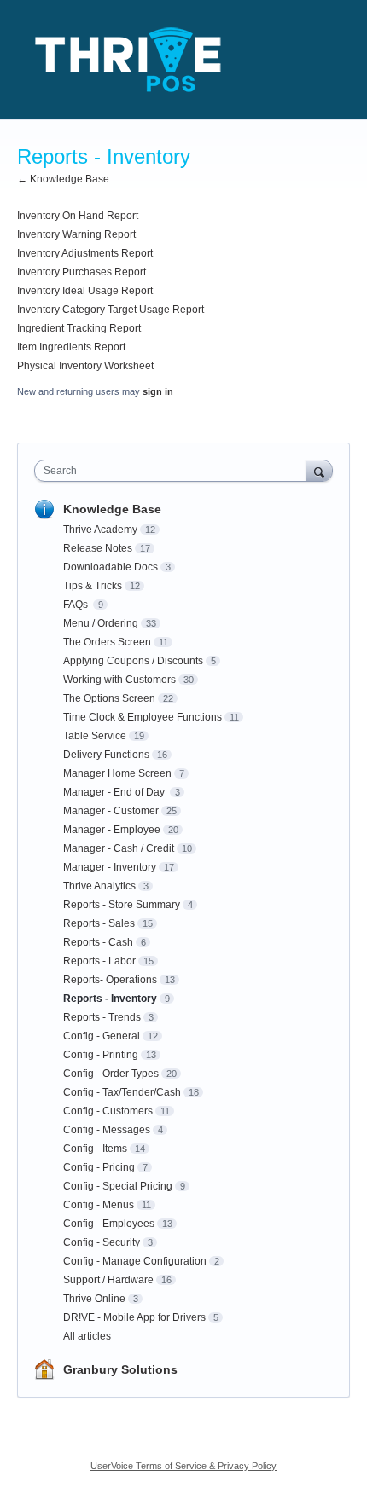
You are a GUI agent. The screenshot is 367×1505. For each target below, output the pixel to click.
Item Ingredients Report (71, 347)
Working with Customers (119, 680)
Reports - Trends (102, 1017)
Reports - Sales (99, 923)
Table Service (94, 736)
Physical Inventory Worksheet (85, 366)
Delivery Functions (106, 755)
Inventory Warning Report (76, 234)
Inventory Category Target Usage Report (110, 309)
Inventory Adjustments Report (85, 253)
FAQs (76, 605)
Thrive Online (94, 1299)
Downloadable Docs (110, 567)
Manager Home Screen (117, 773)
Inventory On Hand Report (77, 216)
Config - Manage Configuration (135, 1261)
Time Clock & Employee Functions (142, 717)
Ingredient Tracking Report (79, 328)
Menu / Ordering (100, 623)
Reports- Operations (110, 980)
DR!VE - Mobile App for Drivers (134, 1317)
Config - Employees (108, 1224)
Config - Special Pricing (117, 1186)
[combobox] (174, 471)
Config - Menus (98, 1205)
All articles (87, 1336)
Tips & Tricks (92, 586)
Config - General (101, 1036)
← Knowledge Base (63, 179)
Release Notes (97, 548)
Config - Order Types (111, 1074)
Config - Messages (106, 1130)
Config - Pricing (99, 1167)
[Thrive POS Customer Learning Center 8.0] (128, 59)
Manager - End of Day (115, 792)
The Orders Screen (107, 642)
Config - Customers (108, 1111)
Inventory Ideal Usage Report (85, 291)
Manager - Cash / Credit (118, 848)
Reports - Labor (99, 961)
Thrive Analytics (99, 886)
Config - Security (101, 1242)
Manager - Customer (111, 811)
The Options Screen (109, 698)
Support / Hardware (108, 1280)
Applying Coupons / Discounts (133, 661)
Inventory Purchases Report (81, 272)
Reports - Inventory (110, 998)
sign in (158, 391)
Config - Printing (100, 1055)
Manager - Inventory (109, 867)
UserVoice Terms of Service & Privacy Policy (183, 1466)
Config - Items (95, 1149)
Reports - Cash (98, 942)
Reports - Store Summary (121, 905)
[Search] (319, 470)
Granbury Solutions (120, 1369)
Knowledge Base (112, 509)
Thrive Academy (100, 529)
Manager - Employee (111, 830)
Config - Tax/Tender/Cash (122, 1092)
